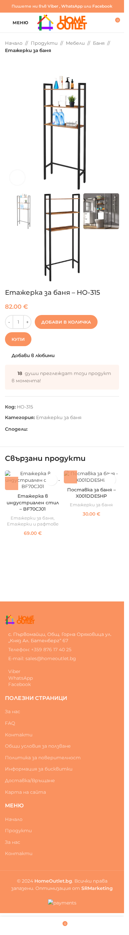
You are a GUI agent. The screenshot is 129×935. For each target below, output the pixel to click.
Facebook (102, 6)
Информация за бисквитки (38, 769)
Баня (99, 43)
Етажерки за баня (28, 50)
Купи (18, 339)
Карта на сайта (25, 792)
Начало (13, 43)
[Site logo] (62, 22)
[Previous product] (9, 65)
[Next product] (25, 65)
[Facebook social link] (31, 428)
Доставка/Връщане (30, 780)
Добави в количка (66, 322)
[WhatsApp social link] (47, 428)
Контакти (18, 735)
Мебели (75, 43)
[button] (11, 483)
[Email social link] (39, 428)
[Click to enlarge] (17, 177)
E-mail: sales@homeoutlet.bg (42, 658)
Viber (53, 6)
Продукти (44, 43)
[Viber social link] (55, 428)
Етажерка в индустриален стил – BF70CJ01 (33, 502)
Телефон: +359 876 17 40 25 (39, 650)
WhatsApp (72, 6)
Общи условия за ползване (38, 746)
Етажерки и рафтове (33, 524)
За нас (12, 712)
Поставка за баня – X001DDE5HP (91, 493)
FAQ (10, 723)
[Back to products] (17, 65)
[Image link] (20, 619)
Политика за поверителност (43, 758)
